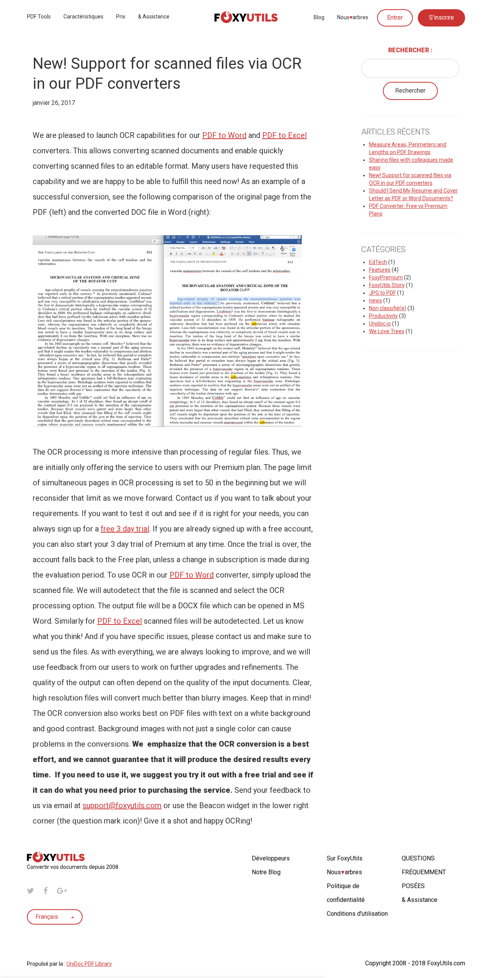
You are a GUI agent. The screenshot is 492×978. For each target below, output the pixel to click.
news (375, 300)
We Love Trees (386, 331)
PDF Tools (39, 16)
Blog (319, 17)
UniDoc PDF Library (89, 964)
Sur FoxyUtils (344, 858)
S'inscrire (441, 17)
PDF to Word (224, 135)
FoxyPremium (386, 277)
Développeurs (271, 858)
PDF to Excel (284, 135)
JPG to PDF (382, 293)
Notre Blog (266, 872)
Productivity (383, 316)
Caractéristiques (83, 16)
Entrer (395, 17)
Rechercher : (410, 50)
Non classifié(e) (387, 308)
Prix (120, 16)
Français (47, 916)
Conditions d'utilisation (357, 913)
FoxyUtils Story (387, 285)
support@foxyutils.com (122, 805)
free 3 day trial (125, 528)
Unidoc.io (380, 323)
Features (380, 270)
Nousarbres (352, 17)
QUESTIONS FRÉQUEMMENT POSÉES (424, 872)
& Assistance (154, 16)
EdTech (378, 262)
